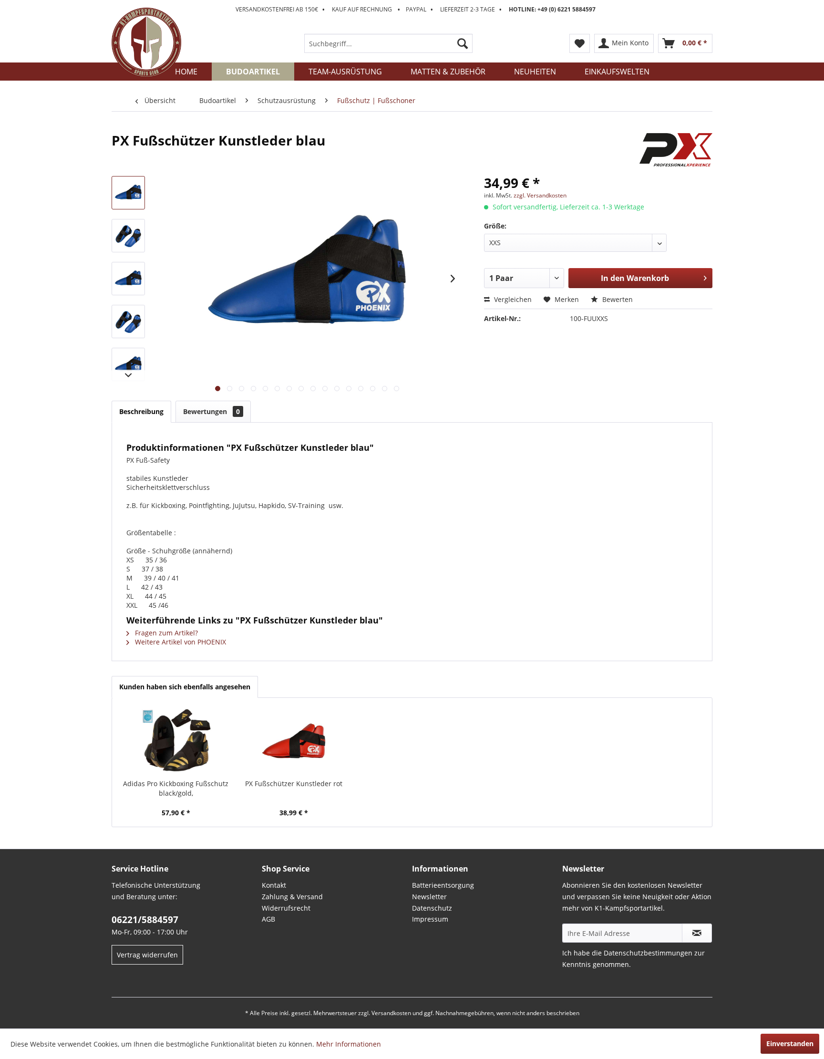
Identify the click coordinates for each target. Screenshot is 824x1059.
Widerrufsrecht (286, 908)
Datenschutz (432, 908)
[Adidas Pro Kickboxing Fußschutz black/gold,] (176, 740)
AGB (268, 919)
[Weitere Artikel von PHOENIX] (675, 149)
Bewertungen (211, 411)
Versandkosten (391, 1013)
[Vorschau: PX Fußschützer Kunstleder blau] (128, 192)
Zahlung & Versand (292, 896)
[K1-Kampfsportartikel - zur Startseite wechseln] (146, 42)
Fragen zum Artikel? (165, 632)
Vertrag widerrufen (147, 954)
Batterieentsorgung (443, 885)
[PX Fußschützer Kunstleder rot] (294, 740)
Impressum (430, 919)
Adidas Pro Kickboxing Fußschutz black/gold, (175, 788)
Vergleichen (512, 299)
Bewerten (616, 299)
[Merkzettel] (579, 43)
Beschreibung (141, 411)
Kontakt (274, 885)
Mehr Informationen (348, 1044)
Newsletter (429, 896)
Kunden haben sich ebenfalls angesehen (184, 686)
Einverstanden (790, 1043)
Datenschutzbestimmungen (648, 952)
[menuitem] (388, 43)
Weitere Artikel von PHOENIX (179, 641)
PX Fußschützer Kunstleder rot (293, 783)
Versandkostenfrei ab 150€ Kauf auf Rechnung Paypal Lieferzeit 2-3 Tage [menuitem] (416, 9)
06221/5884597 (145, 920)
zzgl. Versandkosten (540, 195)
